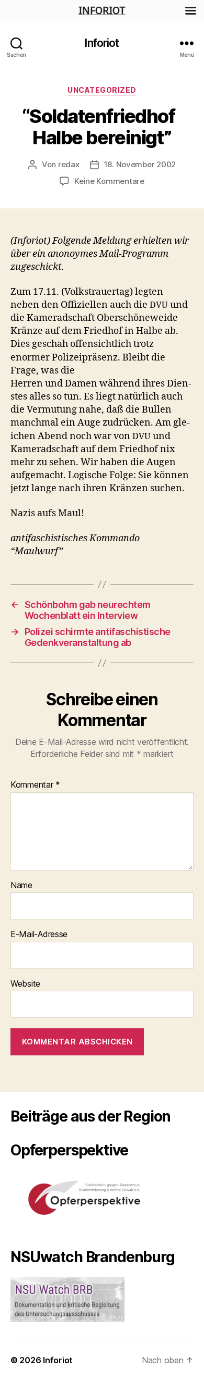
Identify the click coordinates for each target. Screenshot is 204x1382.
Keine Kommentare (109, 181)
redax (69, 164)
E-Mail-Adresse (38, 934)
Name (21, 885)
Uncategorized (102, 89)
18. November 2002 (140, 164)
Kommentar (35, 785)
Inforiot (102, 43)
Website (25, 984)
